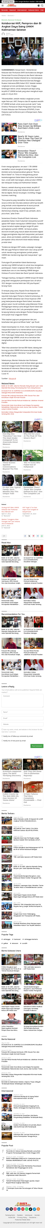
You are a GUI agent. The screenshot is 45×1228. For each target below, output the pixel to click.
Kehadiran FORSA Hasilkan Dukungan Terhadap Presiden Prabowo (33, 1008)
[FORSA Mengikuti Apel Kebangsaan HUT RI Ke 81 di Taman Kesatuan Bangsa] (7, 849)
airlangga (6, 939)
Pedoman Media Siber (22, 1220)
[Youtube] (22, 1209)
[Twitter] (11, 1209)
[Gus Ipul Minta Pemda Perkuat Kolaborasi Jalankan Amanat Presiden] (33, 571)
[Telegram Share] (37, 536)
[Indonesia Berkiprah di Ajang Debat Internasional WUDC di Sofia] (7, 1098)
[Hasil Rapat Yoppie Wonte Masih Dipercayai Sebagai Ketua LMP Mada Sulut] (7, 896)
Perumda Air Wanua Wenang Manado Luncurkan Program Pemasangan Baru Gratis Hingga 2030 (23, 1152)
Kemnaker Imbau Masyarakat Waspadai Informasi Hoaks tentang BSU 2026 (22, 413)
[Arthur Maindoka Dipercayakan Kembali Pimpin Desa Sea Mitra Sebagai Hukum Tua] (11, 1018)
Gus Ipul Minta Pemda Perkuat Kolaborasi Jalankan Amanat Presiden (22, 401)
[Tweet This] (29, 536)
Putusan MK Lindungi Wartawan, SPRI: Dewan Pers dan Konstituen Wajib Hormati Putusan (20, 396)
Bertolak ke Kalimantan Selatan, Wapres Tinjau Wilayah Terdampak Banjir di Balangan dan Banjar (21, 1083)
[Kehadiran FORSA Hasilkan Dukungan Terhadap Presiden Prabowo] (33, 999)
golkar (5, 943)
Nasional (11, 20)
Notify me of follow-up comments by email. (18, 736)
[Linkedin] (19, 1209)
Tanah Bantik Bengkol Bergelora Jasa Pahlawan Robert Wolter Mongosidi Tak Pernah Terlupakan (27, 877)
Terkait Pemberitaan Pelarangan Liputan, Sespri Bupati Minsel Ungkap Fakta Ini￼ (23, 1182)
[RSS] (38, 1209)
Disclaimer (32, 1217)
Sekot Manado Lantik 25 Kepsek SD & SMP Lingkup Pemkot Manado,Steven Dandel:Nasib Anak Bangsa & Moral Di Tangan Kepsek (28, 820)
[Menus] (3, 5)
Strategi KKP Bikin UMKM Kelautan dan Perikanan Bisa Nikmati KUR (10, 509)
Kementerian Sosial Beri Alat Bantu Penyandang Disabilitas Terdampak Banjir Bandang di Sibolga (28, 1116)
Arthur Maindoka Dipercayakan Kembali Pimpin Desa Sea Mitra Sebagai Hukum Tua (9, 1028)
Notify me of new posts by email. (14, 741)
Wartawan (28, 1215)
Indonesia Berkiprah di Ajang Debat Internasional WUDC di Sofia (26, 1097)
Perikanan (18, 20)
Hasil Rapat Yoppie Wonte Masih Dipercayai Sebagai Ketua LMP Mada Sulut (28, 896)
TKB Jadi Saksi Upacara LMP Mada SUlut (28, 857)
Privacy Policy (22, 1217)
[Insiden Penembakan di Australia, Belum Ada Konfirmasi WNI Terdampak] (7, 1126)
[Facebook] (7, 1209)
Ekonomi (4, 20)
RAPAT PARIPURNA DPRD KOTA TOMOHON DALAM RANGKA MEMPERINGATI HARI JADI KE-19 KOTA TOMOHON (23, 1159)
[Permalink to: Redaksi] (3, 34)
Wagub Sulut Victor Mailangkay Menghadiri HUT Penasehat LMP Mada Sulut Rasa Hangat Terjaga (27, 915)
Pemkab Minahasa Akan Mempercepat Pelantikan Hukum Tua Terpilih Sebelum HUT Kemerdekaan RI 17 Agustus (27, 924)
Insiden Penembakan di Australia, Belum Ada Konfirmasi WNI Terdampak (27, 1126)
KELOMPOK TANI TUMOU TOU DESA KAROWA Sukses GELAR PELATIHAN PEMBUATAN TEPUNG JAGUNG (26, 829)
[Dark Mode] (39, 5)
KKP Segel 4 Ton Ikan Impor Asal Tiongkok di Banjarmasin (30, 509)
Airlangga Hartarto (31, 939)
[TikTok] (30, 1209)
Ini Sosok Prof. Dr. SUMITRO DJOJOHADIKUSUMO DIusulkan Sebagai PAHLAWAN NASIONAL (22, 392)
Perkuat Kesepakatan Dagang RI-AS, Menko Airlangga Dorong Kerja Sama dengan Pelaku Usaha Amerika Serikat (27, 1107)
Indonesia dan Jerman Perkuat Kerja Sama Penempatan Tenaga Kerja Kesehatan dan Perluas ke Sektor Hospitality (26, 1135)
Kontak (37, 1215)
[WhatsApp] (26, 1209)
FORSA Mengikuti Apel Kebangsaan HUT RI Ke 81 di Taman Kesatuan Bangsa (28, 848)
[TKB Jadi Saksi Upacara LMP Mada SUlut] (7, 858)
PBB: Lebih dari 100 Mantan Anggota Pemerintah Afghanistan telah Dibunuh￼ (23, 1174)
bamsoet (17, 939)
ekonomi (15, 943)
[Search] (42, 5)
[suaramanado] (11, 5)
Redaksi (8, 33)
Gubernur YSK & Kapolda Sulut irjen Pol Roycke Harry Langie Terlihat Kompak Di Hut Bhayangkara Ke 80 (28, 905)
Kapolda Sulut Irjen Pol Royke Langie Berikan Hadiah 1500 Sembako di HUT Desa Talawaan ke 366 (27, 839)
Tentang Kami (10, 1215)
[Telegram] (34, 1209)
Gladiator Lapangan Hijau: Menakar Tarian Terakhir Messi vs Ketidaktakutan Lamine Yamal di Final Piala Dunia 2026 (28, 886)
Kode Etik (11, 1217)
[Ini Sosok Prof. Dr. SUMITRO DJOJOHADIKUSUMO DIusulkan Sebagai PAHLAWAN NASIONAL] (33, 550)
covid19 (24, 943)
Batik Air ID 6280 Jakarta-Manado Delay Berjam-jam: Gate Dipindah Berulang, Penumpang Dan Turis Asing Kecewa (22, 387)
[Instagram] (15, 1209)
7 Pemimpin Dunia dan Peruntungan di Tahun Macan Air (24, 1189)
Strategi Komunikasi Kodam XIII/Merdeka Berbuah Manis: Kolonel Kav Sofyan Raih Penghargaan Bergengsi (33, 1028)
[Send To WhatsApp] (41, 536)
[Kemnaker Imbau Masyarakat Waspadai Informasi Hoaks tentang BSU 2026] (33, 593)
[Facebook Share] (25, 536)
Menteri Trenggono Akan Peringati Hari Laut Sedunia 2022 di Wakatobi (11, 521)
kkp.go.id (12, 378)
